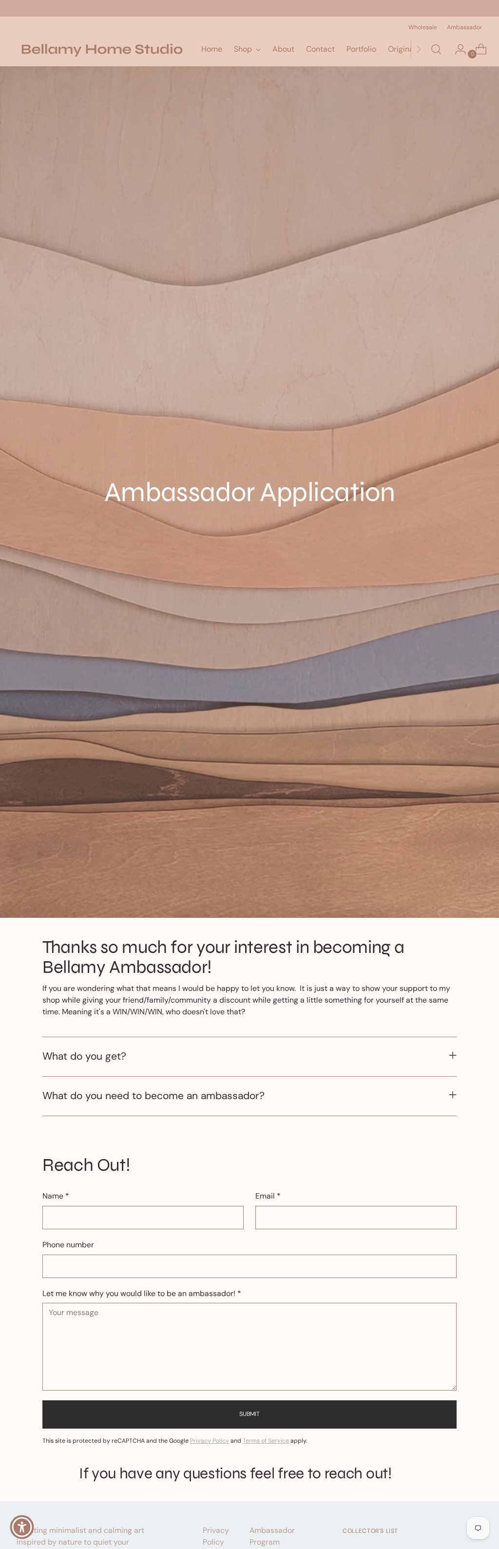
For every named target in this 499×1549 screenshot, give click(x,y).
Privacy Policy (209, 1441)
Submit (249, 1414)
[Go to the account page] (456, 49)
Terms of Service (266, 1441)
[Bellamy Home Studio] (102, 49)
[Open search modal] (436, 49)
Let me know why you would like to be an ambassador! (141, 1293)
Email (268, 1196)
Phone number (68, 1244)
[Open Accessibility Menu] (22, 1527)
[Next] (418, 49)
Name (55, 1196)
